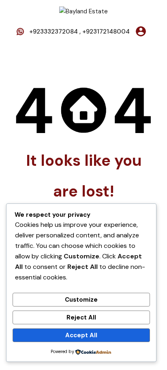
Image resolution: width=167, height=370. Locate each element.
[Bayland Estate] (83, 11)
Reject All (81, 317)
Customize (81, 300)
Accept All (81, 335)
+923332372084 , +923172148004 (79, 31)
